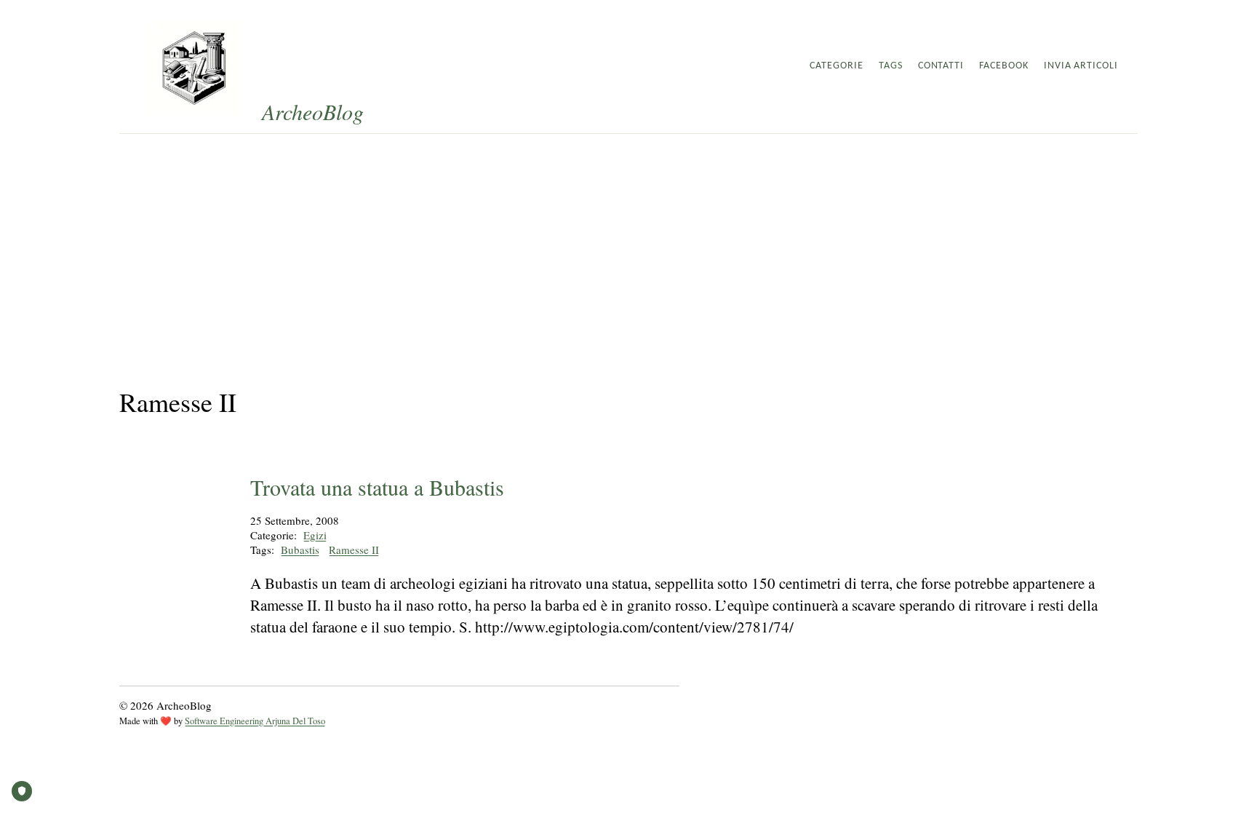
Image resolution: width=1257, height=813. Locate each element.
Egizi (315, 535)
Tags (891, 66)
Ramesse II (354, 549)
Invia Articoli (1081, 66)
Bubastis (300, 549)
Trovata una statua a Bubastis (377, 486)
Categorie (836, 66)
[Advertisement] (628, 243)
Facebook (1004, 66)
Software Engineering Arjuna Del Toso (255, 721)
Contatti (941, 66)
